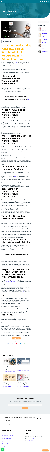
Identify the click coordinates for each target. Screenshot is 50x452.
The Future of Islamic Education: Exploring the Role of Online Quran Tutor (23, 383)
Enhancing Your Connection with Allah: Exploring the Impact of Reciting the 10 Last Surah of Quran (9, 368)
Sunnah (15, 176)
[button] (1, 1)
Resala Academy (10, 162)
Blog (2, 38)
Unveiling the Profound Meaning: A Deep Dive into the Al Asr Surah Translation (22, 367)
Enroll (24, 291)
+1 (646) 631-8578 (31, 438)
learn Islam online (28, 162)
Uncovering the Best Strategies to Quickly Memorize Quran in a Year (8, 383)
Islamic (16, 62)
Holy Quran (6, 371)
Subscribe (25, 407)
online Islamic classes (18, 235)
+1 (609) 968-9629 (31, 440)
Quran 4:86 (21, 255)
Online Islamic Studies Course (10, 281)
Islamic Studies (5, 38)
